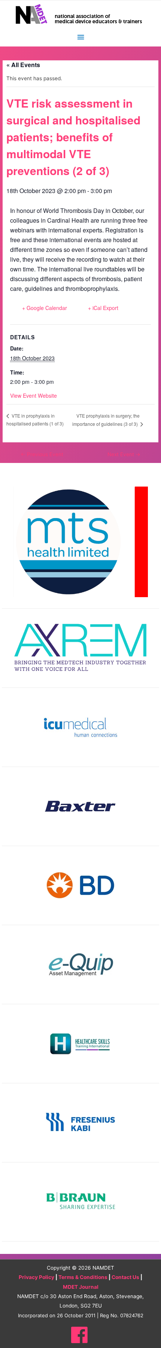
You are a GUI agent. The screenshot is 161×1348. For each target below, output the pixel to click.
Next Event (123, 454)
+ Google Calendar (44, 308)
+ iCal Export (103, 308)
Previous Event (42, 454)
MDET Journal (80, 1287)
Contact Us (125, 1277)
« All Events (23, 64)
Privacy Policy (36, 1277)
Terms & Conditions (82, 1277)
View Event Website (33, 395)
